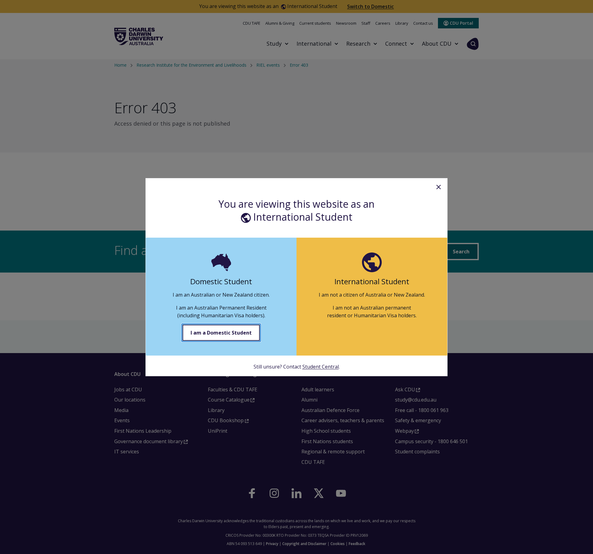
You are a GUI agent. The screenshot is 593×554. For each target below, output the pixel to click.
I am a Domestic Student (221, 332)
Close (438, 187)
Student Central (320, 366)
